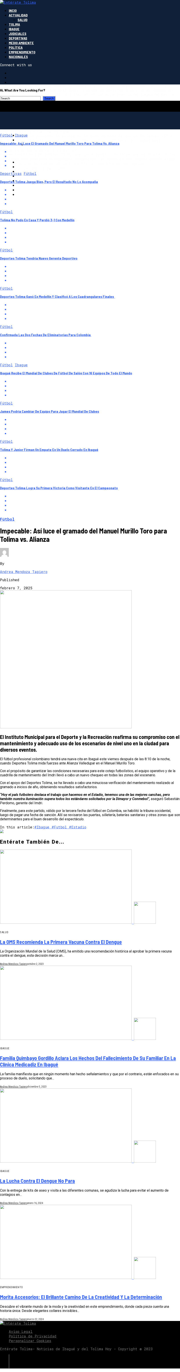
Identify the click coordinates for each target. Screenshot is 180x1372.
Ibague (14, 29)
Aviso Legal (20, 1331)
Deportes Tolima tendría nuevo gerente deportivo (38, 258)
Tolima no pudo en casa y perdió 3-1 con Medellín (37, 220)
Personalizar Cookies (30, 1340)
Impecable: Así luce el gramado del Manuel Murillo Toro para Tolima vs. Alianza (59, 143)
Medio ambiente (21, 43)
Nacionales (18, 57)
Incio (13, 10)
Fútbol (6, 135)
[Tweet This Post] (94, 156)
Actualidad (18, 15)
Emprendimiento (22, 52)
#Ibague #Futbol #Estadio (60, 827)
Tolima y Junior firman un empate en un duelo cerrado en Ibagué (49, 449)
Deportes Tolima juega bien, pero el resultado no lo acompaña (49, 182)
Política (16, 47)
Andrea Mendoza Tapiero (23, 571)
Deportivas (18, 38)
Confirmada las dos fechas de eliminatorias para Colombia (45, 335)
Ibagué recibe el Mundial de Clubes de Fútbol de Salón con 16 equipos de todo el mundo (66, 373)
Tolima (14, 24)
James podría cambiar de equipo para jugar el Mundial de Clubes (49, 411)
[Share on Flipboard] (94, 160)
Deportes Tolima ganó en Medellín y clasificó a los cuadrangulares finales (57, 296)
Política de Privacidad (32, 1336)
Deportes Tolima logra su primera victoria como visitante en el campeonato (59, 488)
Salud (22, 20)
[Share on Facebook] (94, 151)
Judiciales (17, 33)
